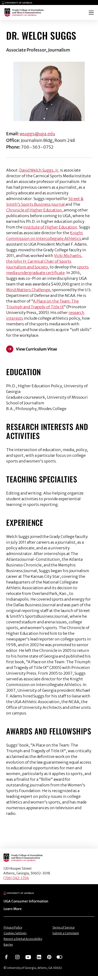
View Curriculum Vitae (36, 349)
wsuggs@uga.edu (37, 133)
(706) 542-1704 (16, 878)
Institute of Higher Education (50, 227)
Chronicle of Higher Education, (35, 210)
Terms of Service (63, 927)
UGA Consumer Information (26, 901)
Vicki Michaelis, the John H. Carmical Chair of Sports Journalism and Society (44, 261)
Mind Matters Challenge (28, 289)
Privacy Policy (13, 927)
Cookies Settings (15, 933)
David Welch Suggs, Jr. (39, 170)
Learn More (13, 909)
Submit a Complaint (65, 933)
